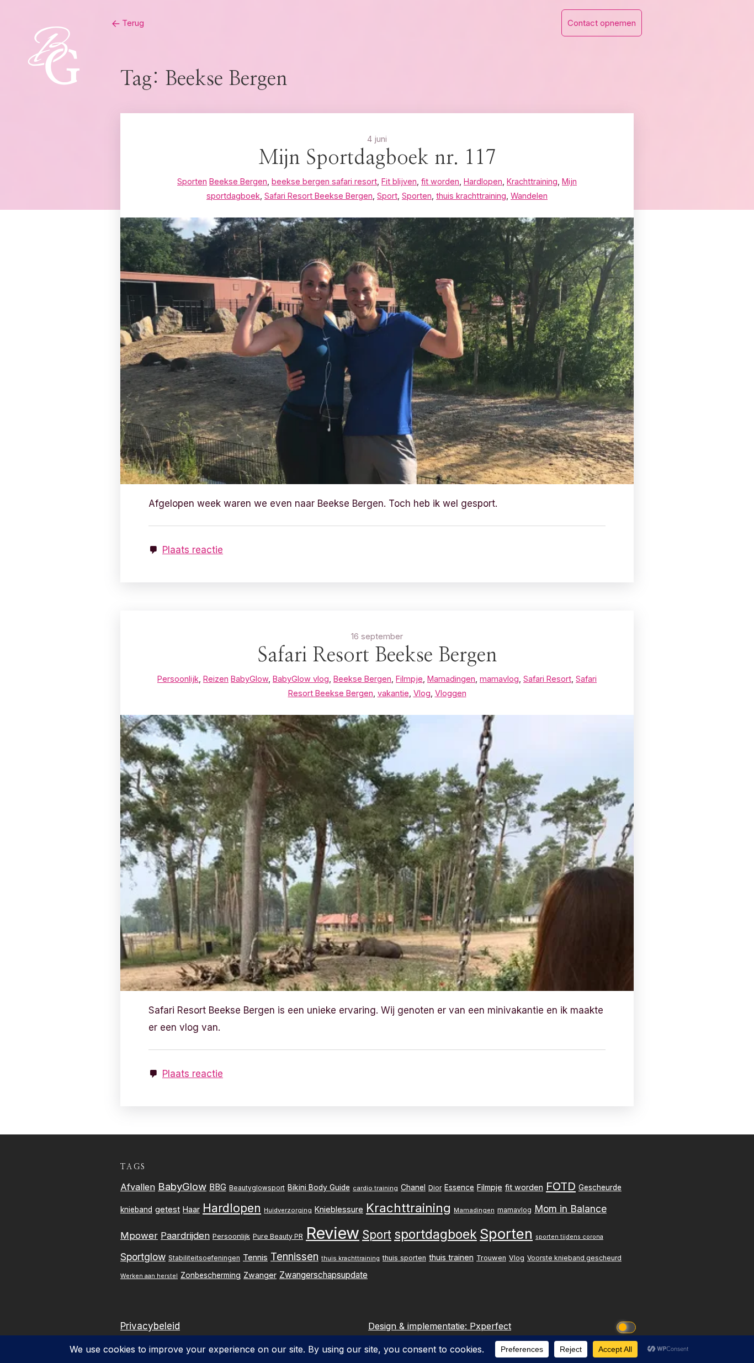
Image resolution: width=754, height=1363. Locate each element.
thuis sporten (404, 1258)
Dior (435, 1188)
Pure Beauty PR (278, 1236)
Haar (191, 1209)
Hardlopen (232, 1208)
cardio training (375, 1188)
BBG (217, 1187)
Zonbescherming (210, 1275)
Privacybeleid (150, 1326)
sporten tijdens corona (569, 1236)
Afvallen (137, 1186)
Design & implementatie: (419, 1326)
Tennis (255, 1258)
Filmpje (489, 1187)
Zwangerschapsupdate (323, 1275)
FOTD (561, 1186)
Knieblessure (339, 1209)
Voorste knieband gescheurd (574, 1258)
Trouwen (491, 1258)
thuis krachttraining (350, 1258)
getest (167, 1209)
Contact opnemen (601, 23)
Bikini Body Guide (319, 1187)
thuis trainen (451, 1257)
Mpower (139, 1235)
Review (332, 1233)
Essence (459, 1187)
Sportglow (143, 1257)
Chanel (413, 1187)
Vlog (516, 1258)
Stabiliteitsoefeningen (204, 1258)
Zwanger (260, 1275)
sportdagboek (435, 1234)
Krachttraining (408, 1207)
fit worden (524, 1187)
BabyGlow (182, 1186)
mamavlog (514, 1210)
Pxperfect (490, 1326)
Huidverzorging (288, 1210)
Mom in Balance (570, 1208)
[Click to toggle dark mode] (628, 1326)
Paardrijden (185, 1235)
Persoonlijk (231, 1236)
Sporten (506, 1233)
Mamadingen (474, 1210)
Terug (132, 23)
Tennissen (294, 1256)
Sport (376, 1235)
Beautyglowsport (257, 1188)
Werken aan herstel (149, 1276)
